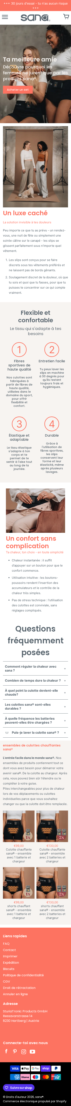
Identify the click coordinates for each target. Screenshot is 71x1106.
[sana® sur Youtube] (32, 1052)
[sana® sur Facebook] (6, 1052)
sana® (39, 1097)
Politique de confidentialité (23, 975)
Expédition (11, 962)
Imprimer (10, 956)
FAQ (6, 943)
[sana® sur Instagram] (23, 1052)
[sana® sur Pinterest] (15, 1052)
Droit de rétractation (19, 988)
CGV (6, 981)
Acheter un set (18, 90)
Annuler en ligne (15, 994)
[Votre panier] (66, 17)
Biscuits (8, 969)
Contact (9, 950)
